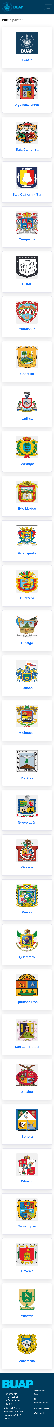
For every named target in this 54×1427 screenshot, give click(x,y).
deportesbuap (43, 1408)
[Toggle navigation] (48, 7)
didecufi (40, 1413)
